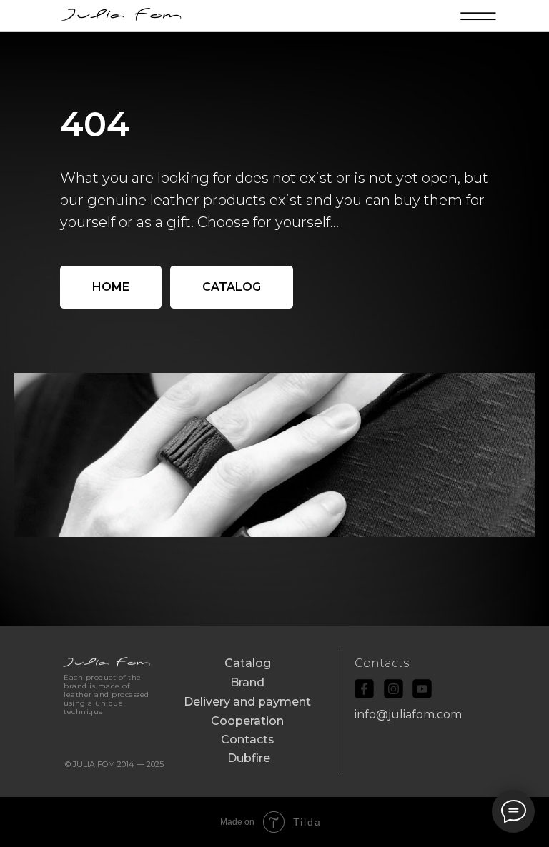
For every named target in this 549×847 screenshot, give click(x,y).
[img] (123, 15)
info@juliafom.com (408, 714)
